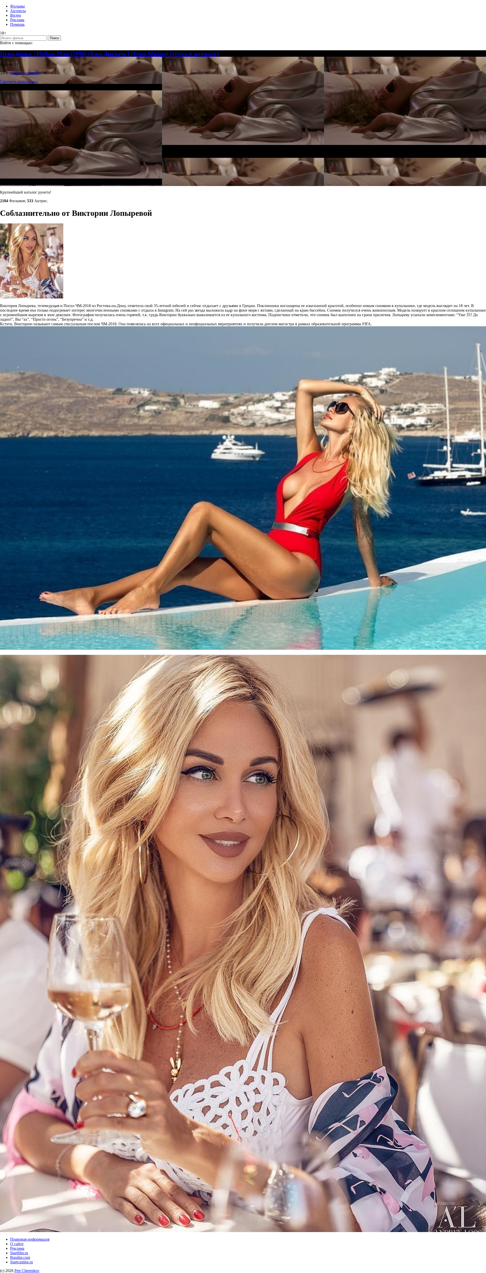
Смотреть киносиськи (19, 81)
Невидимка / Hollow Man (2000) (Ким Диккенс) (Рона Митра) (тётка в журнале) (109, 53)
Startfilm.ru (19, 1253)
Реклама (17, 20)
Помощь (17, 24)
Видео (15, 15)
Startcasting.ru (21, 1262)
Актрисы (18, 11)
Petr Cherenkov (26, 1270)
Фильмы (17, 6)
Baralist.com (20, 1257)
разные (16, 73)
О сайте (17, 1244)
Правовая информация (29, 1239)
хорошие (31, 73)
